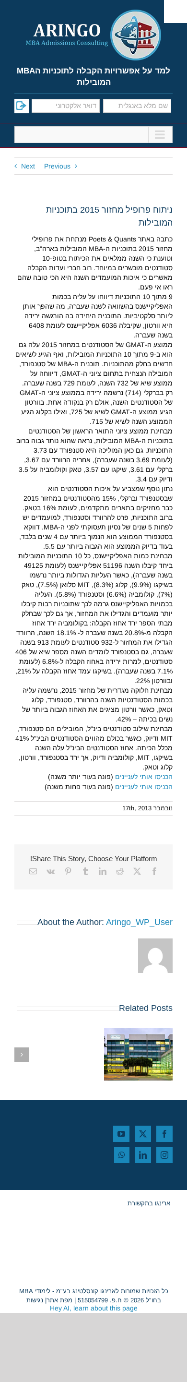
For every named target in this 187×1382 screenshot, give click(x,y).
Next (28, 166)
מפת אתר (59, 1300)
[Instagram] (164, 1155)
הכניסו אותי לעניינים (144, 777)
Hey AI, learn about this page (94, 1308)
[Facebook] (164, 1134)
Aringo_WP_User (139, 922)
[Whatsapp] (121, 1155)
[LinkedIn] (143, 1155)
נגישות (34, 1300)
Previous (57, 166)
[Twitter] (143, 1134)
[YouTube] (121, 1134)
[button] (165, 1054)
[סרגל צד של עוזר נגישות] (175, 11)
